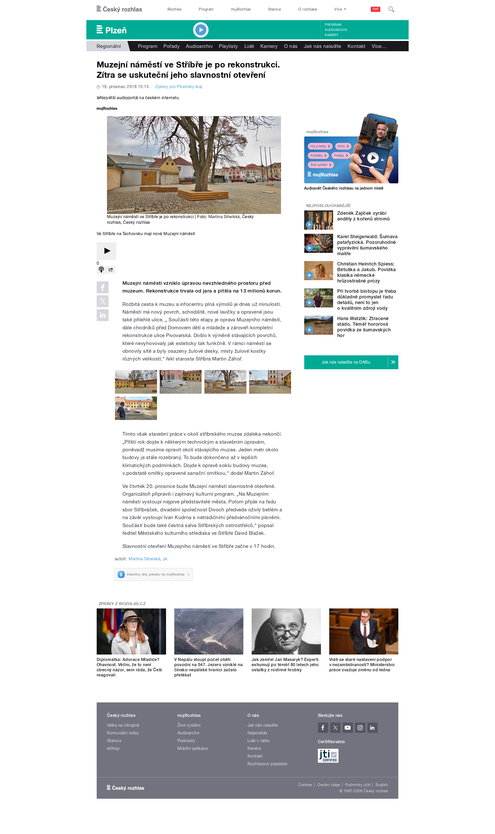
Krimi (341, 146)
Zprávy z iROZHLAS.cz (122, 603)
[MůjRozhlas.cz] (107, 109)
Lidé (249, 46)
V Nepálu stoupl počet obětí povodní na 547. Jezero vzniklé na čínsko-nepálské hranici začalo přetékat (208, 667)
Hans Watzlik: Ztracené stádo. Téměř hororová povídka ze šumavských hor (364, 327)
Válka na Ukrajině (123, 725)
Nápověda (257, 732)
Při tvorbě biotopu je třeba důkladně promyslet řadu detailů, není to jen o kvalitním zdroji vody (366, 299)
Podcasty (186, 740)
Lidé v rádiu (259, 740)
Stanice (274, 9)
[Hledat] (391, 9)
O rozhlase (307, 9)
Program (206, 9)
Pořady (171, 46)
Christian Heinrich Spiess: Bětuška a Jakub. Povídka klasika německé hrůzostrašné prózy (366, 272)
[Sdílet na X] (103, 301)
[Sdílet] (110, 270)
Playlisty (228, 46)
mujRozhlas (241, 9)
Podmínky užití (357, 785)
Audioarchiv (336, 30)
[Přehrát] (106, 251)
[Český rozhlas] (119, 9)
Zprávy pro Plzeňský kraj (178, 86)
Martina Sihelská (224, 216)
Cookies (305, 785)
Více (379, 46)
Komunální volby (123, 732)
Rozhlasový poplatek (267, 763)
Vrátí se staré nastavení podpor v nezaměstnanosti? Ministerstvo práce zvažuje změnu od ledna (362, 664)
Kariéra (254, 748)
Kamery (331, 35)
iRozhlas (174, 9)
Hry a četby (318, 146)
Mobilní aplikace (192, 748)
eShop (113, 748)
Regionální (109, 46)
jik (165, 558)
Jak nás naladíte (322, 46)
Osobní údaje (328, 785)
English (382, 785)
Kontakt (357, 46)
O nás (291, 46)
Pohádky (316, 155)
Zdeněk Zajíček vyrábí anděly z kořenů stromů (363, 215)
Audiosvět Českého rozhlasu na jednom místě (343, 188)
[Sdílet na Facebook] (103, 287)
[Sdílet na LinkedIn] (103, 315)
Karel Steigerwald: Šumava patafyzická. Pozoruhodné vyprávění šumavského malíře (367, 245)
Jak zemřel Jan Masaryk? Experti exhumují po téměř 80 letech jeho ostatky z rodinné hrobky (285, 664)
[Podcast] (101, 270)
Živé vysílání (318, 165)
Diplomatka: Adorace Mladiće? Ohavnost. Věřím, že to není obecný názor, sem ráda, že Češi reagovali (129, 667)
